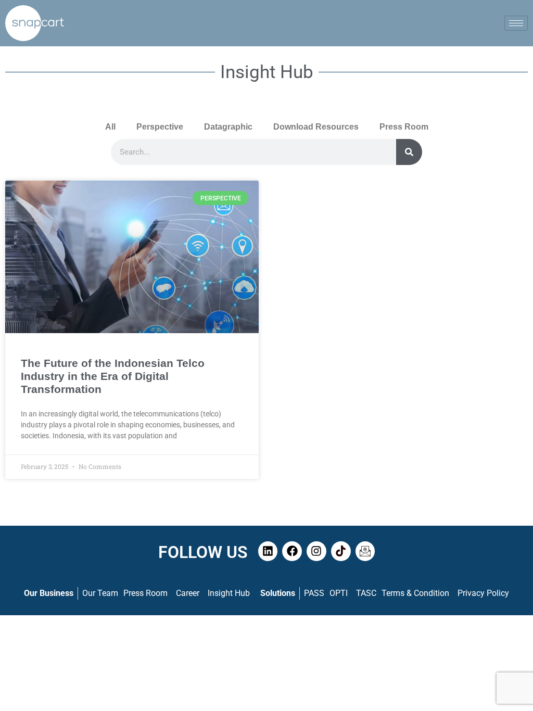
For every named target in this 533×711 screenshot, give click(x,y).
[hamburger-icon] (516, 23)
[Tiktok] (341, 551)
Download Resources (316, 126)
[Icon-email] (365, 551)
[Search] (409, 152)
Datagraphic (228, 126)
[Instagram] (316, 551)
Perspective (159, 126)
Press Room (403, 126)
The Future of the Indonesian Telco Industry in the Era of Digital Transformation (113, 376)
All (110, 126)
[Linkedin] (268, 551)
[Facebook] (292, 551)
